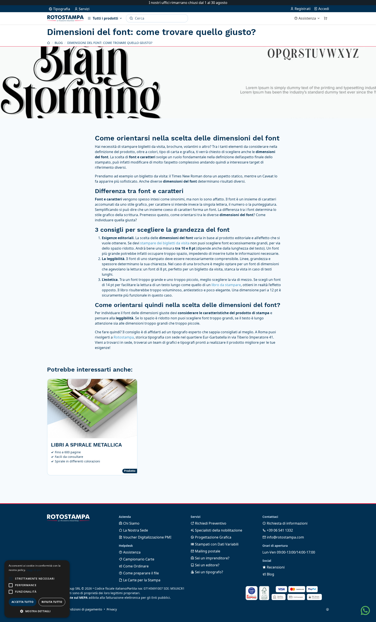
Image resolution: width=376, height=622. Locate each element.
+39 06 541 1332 (279, 530)
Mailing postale (207, 551)
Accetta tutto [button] (23, 602)
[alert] (37, 589)
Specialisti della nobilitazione (218, 530)
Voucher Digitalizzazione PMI (146, 537)
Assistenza (307, 18)
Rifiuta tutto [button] (52, 602)
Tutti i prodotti (105, 18)
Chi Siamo (130, 523)
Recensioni (275, 567)
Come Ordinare (135, 566)
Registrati (302, 8)
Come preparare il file (140, 573)
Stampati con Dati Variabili (216, 544)
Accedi (323, 8)
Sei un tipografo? (208, 572)
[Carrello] (325, 18)
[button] (10, 578)
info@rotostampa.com (285, 537)
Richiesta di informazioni (286, 523)
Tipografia (61, 9)
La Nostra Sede (135, 530)
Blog (270, 574)
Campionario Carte (138, 559)
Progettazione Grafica (212, 537)
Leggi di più (34, 570)
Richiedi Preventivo (210, 523)
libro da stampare (226, 284)
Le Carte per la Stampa (141, 580)
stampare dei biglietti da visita (165, 243)
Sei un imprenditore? (211, 558)
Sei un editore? (206, 565)
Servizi (83, 9)
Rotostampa (65, 18)
